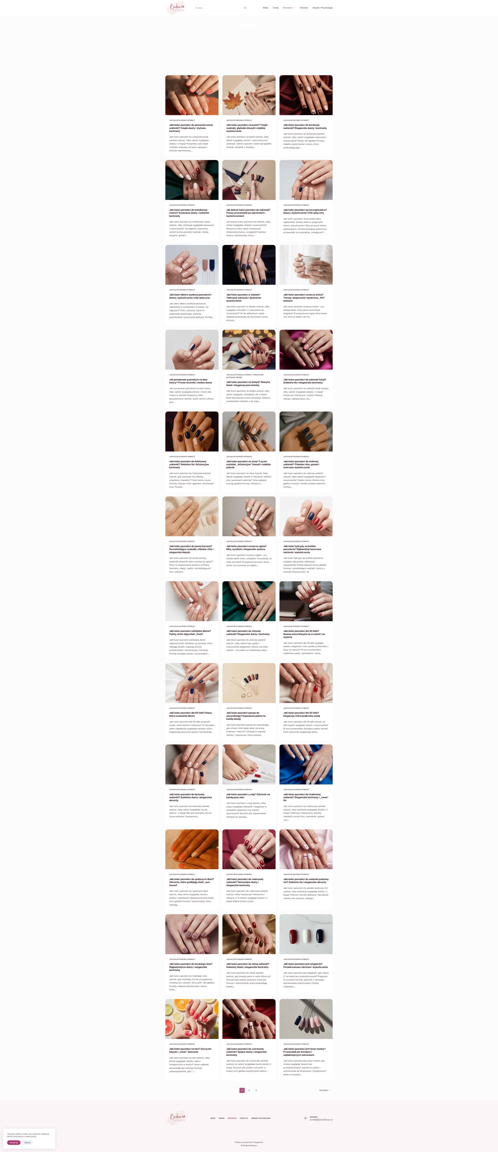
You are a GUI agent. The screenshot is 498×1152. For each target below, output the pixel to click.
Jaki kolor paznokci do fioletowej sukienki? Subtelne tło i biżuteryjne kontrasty (189, 464)
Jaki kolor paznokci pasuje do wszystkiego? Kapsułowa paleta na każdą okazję (246, 715)
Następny (323, 1090)
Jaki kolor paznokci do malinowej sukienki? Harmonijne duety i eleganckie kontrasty (244, 882)
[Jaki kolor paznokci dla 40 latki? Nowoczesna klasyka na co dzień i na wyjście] (306, 601)
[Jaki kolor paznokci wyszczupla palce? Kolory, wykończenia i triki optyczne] (306, 180)
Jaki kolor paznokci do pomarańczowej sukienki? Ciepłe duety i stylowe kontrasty (191, 128)
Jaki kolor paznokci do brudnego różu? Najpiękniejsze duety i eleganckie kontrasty (190, 967)
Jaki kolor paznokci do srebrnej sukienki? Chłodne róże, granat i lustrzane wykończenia (301, 464)
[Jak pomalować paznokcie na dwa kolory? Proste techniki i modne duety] (192, 350)
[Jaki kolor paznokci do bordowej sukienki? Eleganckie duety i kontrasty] (306, 95)
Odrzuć (27, 1142)
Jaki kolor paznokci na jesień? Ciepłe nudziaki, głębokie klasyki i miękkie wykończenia (247, 128)
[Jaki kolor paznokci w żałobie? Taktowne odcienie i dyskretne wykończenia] (249, 265)
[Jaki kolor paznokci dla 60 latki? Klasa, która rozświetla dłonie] (192, 683)
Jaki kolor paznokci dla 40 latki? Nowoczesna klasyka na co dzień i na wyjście (304, 634)
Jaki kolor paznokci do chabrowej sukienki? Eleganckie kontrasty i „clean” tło (305, 797)
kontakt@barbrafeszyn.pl (321, 1119)
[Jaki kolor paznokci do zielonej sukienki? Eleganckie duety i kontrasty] (249, 601)
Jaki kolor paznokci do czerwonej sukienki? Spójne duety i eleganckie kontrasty (246, 1051)
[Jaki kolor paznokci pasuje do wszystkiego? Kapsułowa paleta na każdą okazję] (249, 683)
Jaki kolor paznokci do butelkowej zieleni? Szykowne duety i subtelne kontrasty (189, 212)
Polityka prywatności (244, 1142)
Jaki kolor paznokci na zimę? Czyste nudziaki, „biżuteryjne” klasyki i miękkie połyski (248, 464)
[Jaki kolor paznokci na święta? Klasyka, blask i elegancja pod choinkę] (249, 350)
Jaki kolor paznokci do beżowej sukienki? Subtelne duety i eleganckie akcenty (190, 797)
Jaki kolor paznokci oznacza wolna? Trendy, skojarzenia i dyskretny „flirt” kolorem (304, 297)
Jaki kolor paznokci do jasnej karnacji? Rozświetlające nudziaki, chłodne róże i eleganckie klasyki (191, 549)
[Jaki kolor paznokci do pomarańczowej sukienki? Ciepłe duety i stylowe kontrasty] (192, 95)
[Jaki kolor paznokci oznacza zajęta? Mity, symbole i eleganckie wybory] (249, 516)
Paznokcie (288, 7)
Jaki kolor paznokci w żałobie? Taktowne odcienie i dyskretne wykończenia (243, 297)
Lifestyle (304, 7)
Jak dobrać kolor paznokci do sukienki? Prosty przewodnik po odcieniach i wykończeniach (248, 212)
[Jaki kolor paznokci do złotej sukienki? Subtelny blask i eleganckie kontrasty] (249, 934)
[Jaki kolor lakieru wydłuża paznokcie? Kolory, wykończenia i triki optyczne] (192, 265)
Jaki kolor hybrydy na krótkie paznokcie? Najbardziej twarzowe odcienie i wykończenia (302, 549)
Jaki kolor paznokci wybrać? (182, 120)
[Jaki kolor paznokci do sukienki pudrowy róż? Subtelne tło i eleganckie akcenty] (306, 849)
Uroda (275, 7)
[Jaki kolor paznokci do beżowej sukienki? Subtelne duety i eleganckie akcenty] (192, 764)
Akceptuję (14, 1142)
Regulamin (258, 1142)
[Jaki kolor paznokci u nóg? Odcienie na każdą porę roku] (249, 764)
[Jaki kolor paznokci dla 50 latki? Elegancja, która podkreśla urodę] (306, 683)
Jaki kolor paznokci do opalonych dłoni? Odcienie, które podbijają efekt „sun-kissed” (191, 882)
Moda (265, 7)
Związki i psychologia (322, 7)
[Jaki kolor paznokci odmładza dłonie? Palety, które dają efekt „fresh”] (192, 601)
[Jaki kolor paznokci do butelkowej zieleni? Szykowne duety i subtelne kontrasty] (192, 180)
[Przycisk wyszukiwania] (245, 8)
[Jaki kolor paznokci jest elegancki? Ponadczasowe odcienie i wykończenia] (306, 934)
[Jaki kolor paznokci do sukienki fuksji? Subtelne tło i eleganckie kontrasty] (306, 350)
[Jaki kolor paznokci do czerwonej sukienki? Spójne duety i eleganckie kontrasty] (249, 1019)
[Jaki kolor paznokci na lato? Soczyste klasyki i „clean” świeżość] (192, 1019)
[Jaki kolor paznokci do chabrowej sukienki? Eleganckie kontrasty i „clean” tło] (306, 764)
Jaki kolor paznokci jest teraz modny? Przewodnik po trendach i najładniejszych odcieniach (304, 1051)
